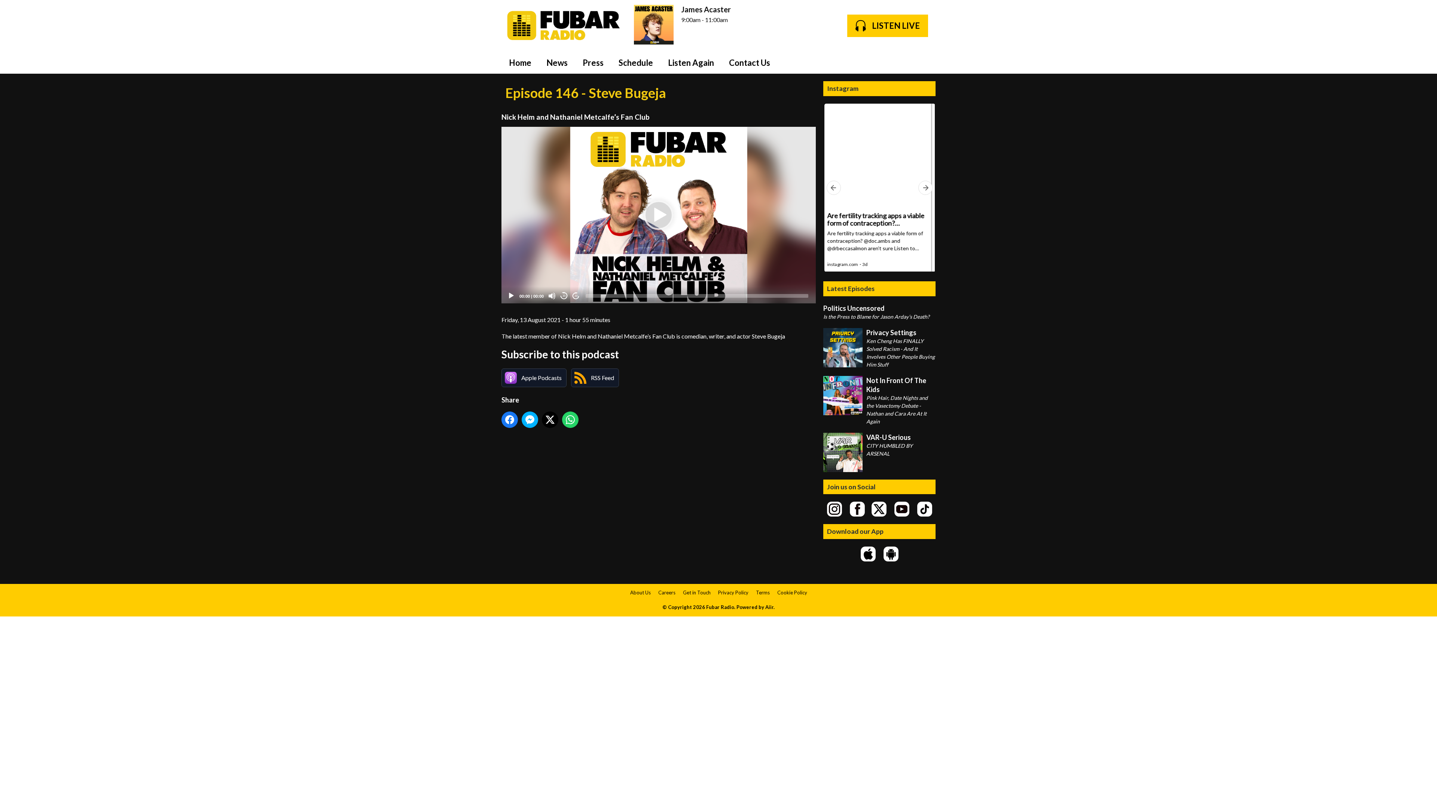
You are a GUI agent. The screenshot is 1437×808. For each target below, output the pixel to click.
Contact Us (749, 63)
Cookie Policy (792, 593)
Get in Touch (697, 593)
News (557, 63)
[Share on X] (550, 419)
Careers (666, 593)
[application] (658, 215)
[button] (659, 215)
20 (563, 296)
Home (520, 63)
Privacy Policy (733, 593)
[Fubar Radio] (563, 25)
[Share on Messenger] (530, 419)
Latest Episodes (851, 288)
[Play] (511, 296)
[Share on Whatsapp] (570, 419)
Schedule (636, 63)
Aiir (769, 607)
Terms (763, 593)
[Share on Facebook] (509, 419)
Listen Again (691, 63)
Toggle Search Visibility (924, 62)
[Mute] (552, 296)
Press (593, 63)
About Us (640, 593)
